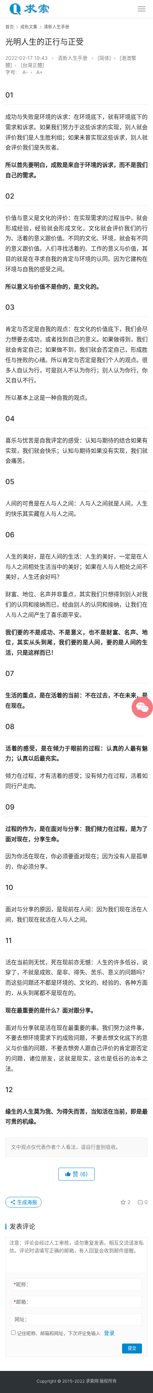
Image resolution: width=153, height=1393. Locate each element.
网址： (22, 1319)
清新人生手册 (73, 58)
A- (25, 72)
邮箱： (22, 1302)
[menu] (141, 9)
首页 (9, 27)
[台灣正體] (32, 65)
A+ (39, 72)
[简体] (104, 58)
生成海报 (26, 1202)
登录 (109, 1333)
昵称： (22, 1284)
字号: (13, 72)
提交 (132, 1348)
